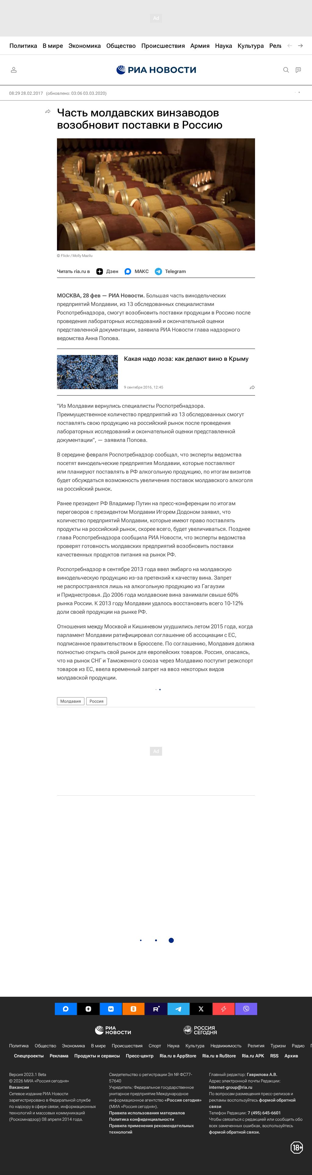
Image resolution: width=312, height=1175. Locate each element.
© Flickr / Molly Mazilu (75, 256)
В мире (98, 1046)
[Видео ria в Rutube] (156, 1009)
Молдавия (70, 701)
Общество (45, 1046)
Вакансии (19, 1087)
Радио (298, 1046)
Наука (173, 1046)
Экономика (73, 1046)
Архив (291, 1056)
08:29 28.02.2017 (26, 93)
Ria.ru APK (253, 1056)
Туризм (278, 1046)
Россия (97, 701)
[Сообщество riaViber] (246, 1009)
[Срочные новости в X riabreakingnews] (224, 1009)
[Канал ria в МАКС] (66, 1009)
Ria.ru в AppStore (178, 1056)
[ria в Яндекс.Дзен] (88, 1009)
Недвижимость (226, 1046)
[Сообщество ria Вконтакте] (111, 1009)
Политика (19, 1046)
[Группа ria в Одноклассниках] (133, 1009)
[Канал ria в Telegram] (179, 1009)
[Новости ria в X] (201, 1009)
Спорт (155, 1046)
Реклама (59, 1056)
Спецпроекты (29, 1056)
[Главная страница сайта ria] (156, 70)
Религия (256, 1046)
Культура (195, 1046)
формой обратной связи (234, 1132)
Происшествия (127, 1046)
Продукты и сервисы (97, 1056)
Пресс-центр (140, 1056)
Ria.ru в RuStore (219, 1056)
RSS (274, 1056)
